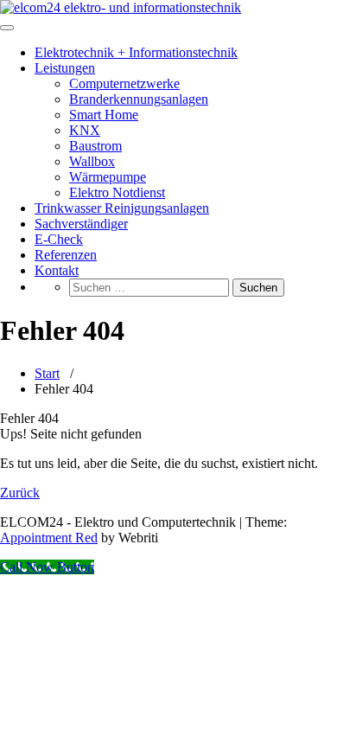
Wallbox (92, 161)
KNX (84, 130)
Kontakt (57, 270)
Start (47, 373)
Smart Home (103, 114)
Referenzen (66, 254)
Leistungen (65, 68)
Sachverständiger (81, 223)
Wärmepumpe (107, 177)
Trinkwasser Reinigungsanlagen (122, 208)
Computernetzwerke (124, 83)
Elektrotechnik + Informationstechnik (136, 52)
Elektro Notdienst (117, 192)
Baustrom (95, 145)
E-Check (59, 239)
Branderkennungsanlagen (138, 99)
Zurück (20, 492)
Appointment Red (49, 537)
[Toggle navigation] (7, 27)
